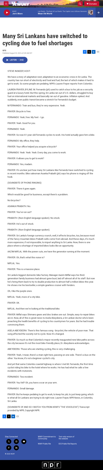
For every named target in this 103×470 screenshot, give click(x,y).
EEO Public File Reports (68, 444)
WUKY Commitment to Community (47, 438)
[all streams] (99, 12)
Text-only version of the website (66, 438)
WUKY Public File (44, 444)
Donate (93, 3)
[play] (7, 12)
